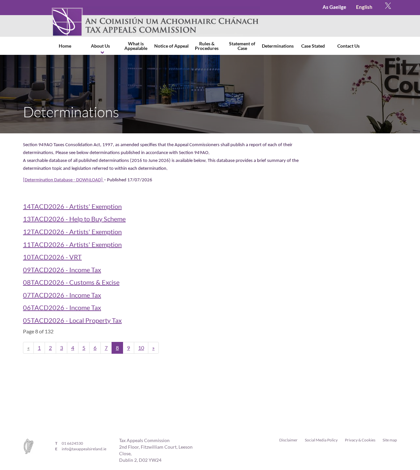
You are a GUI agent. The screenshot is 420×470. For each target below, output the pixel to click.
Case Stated (313, 46)
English (364, 7)
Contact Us (348, 46)
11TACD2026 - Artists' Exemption (72, 244)
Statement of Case (242, 46)
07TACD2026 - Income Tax (62, 295)
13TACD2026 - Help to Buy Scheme (74, 219)
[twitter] (388, 7)
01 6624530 (72, 443)
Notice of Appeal (171, 46)
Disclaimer (288, 439)
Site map (390, 439)
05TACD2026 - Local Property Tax (72, 320)
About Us (100, 46)
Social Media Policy (321, 439)
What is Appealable (135, 46)
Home (65, 46)
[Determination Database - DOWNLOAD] (63, 180)
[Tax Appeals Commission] (155, 21)
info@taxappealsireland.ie (84, 448)
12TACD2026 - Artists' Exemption (72, 231)
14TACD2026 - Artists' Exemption (72, 206)
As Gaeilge (334, 7)
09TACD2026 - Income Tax (62, 270)
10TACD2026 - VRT (52, 257)
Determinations (278, 46)
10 (141, 348)
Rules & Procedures (207, 46)
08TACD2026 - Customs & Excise (71, 282)
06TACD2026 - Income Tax (62, 307)
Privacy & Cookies (360, 439)
